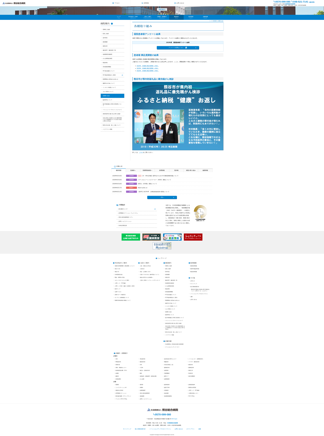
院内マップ (117, 289)
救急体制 (105, 62)
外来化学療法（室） (169, 364)
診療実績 (205, 17)
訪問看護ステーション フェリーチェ (128, 213)
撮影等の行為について (109, 83)
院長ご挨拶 (106, 33)
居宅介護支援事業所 (145, 393)
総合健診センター (123, 209)
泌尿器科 (166, 370)
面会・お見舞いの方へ (145, 271)
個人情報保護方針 (194, 286)
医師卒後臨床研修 (194, 268)
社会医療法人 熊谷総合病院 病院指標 (174, 344)
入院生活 (142, 268)
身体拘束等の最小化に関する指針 (111, 113)
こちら (141, 152)
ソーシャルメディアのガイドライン (199, 293)
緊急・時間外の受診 (120, 277)
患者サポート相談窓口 (120, 294)
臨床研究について (107, 100)
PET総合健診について (108, 71)
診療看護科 (167, 379)
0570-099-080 (281, 2)
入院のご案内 (144, 263)
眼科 (141, 373)
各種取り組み (106, 95)
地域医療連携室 (168, 396)
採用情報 (145, 3)
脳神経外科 (167, 367)
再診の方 (117, 271)
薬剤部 (141, 384)
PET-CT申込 (191, 396)
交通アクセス (118, 291)
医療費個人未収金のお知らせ (110, 79)
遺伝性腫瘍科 (191, 376)
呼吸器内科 (118, 361)
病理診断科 (118, 379)
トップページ (162, 258)
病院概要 (105, 42)
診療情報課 (142, 390)
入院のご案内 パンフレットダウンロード (150, 280)
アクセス (116, 3)
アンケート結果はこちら (178, 48)
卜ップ (118, 17)
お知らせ (192, 280)
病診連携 (166, 393)
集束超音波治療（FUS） (122, 370)
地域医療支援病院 (107, 54)
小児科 (141, 367)
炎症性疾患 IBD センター (170, 359)
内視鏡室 (166, 390)
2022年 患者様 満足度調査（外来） (148, 70)
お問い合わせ (179, 3)
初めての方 (117, 268)
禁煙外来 (118, 364)
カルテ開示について (108, 91)
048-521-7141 (303, 2)
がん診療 (142, 379)
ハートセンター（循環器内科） (196, 359)
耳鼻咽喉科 (167, 373)
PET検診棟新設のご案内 (109, 75)
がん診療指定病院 (107, 58)
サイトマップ (193, 283)
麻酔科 (117, 376)
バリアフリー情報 (107, 129)
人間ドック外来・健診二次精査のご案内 (124, 286)
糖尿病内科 (142, 361)
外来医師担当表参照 (290, 3)
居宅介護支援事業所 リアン (126, 217)
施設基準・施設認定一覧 (109, 50)
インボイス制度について (109, 87)
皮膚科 (117, 373)
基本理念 (105, 37)
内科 (117, 359)
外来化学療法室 (123, 225)
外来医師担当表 (118, 274)
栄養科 (141, 387)
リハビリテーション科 (121, 387)
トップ (210, 20)
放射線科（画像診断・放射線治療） (148, 376)
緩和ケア (166, 376)
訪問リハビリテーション (125, 221)
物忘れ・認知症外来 (145, 370)
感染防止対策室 (119, 390)
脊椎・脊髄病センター (121, 367)
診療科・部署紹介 (122, 353)
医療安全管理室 (192, 387)
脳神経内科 (191, 367)
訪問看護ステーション (121, 393)
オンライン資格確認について (122, 297)
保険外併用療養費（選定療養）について (124, 266)
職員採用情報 (193, 271)
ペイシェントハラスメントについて (112, 109)
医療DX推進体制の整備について (123, 300)
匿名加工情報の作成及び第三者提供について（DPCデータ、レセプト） (200, 290)
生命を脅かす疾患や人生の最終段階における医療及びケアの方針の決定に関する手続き (112, 119)
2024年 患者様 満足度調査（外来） (148, 66)
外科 (141, 364)
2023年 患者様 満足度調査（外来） (148, 68)
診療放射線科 (191, 384)
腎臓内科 (166, 361)
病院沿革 (105, 46)
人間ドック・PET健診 (120, 283)
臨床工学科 (167, 387)
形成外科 (190, 373)
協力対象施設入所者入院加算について (112, 104)
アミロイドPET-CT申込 (121, 399)
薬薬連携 (142, 396)
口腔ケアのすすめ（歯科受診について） (150, 274)
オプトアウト (190, 429)
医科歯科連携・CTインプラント (123, 396)
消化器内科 (142, 359)
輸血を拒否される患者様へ (146, 277)
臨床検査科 (167, 384)
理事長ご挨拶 (106, 29)
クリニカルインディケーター (172, 347)
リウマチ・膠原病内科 (193, 361)
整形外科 (190, 364)
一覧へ (162, 197)
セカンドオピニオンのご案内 (122, 280)
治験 (191, 296)
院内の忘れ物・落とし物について (111, 125)
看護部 (117, 384)
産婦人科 (190, 370)
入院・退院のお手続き (145, 266)
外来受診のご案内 (121, 263)
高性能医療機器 (107, 66)
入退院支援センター (193, 393)
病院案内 (107, 23)
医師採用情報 (193, 266)
